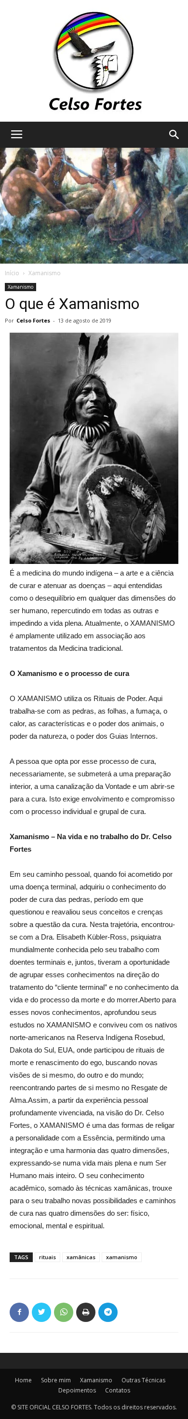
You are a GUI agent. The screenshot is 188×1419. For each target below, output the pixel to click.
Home (23, 1380)
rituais (47, 1257)
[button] (174, 135)
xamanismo (121, 1257)
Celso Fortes (33, 320)
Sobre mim (56, 1380)
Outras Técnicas (143, 1380)
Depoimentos (77, 1390)
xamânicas (81, 1257)
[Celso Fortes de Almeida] (94, 61)
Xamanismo (44, 273)
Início (12, 273)
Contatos (117, 1390)
